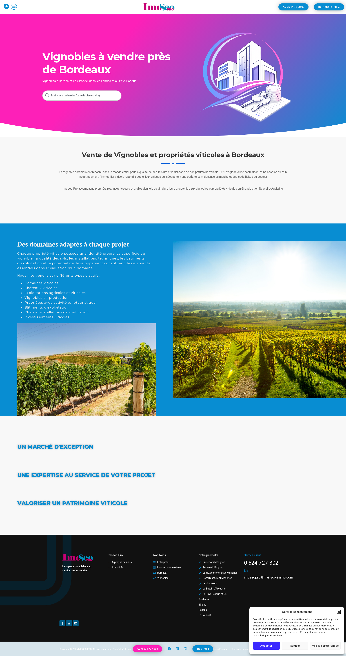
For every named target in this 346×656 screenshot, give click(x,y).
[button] (339, 612)
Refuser (295, 646)
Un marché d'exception (55, 446)
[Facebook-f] (62, 623)
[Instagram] (185, 648)
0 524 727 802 (261, 563)
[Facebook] (169, 648)
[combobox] (81, 95)
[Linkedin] (177, 648)
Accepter (266, 646)
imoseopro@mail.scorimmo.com (268, 577)
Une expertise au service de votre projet (86, 475)
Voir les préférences (325, 646)
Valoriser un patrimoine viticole (72, 503)
